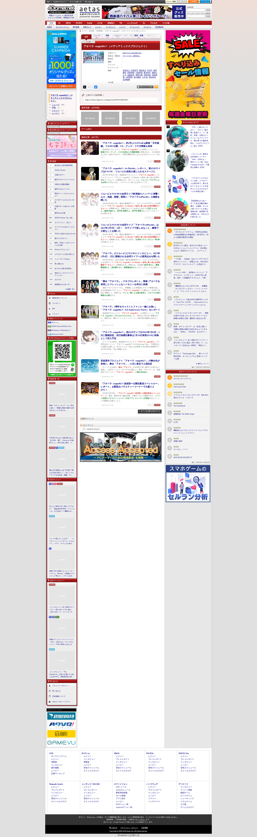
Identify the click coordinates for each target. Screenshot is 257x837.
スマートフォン (120, 784)
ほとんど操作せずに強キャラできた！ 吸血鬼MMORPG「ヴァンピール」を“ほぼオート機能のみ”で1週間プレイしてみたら (62, 508)
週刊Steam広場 (60, 213)
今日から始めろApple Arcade (65, 233)
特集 (54, 107)
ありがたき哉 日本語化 (63, 268)
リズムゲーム (186, 801)
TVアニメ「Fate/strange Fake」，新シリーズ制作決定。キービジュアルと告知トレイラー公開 (191, 356)
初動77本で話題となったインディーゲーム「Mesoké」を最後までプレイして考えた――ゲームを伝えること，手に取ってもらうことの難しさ (61, 573)
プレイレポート (122, 759)
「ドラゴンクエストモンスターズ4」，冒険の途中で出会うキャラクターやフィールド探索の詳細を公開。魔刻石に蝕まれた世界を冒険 (191, 316)
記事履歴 (193, 1)
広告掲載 (144, 828)
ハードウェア (132, 23)
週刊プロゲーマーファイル (64, 179)
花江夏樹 (137, 77)
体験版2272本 (68, 18)
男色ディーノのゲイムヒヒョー (64, 195)
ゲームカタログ (187, 807)
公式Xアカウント (60, 2)
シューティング (187, 798)
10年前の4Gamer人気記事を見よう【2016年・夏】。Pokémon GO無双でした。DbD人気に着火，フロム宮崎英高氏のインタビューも (62, 440)
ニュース (56, 104)
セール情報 (121, 796)
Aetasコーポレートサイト (61, 701)
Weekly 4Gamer (60, 170)
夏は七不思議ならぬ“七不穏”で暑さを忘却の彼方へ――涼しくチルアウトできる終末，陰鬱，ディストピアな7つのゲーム (61, 472)
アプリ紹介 (121, 798)
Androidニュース (123, 790)
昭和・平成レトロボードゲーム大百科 (64, 244)
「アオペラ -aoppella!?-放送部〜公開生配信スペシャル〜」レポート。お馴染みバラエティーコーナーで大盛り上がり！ (130, 386)
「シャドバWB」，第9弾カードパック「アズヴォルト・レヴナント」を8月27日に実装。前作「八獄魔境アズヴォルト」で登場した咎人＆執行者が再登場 (191, 275)
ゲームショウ (135, 27)
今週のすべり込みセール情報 (64, 207)
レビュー (98, 27)
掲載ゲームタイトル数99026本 (61, 15)
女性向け (111, 23)
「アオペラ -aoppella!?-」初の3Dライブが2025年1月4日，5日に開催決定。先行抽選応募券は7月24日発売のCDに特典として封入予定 (130, 335)
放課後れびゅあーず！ (63, 284)
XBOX (68, 23)
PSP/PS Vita (184, 753)
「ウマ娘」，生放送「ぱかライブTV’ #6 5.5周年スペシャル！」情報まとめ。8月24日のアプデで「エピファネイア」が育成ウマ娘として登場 (191, 262)
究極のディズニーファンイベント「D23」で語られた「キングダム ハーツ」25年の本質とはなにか (61, 641)
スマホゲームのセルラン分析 (64, 201)
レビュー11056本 (55, 18)
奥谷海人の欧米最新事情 (64, 165)
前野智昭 (130, 73)
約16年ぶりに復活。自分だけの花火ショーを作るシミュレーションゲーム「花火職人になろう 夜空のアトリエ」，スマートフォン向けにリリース (191, 248)
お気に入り (182, 1)
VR (120, 23)
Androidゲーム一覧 (124, 807)
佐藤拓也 (130, 75)
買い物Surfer (59, 264)
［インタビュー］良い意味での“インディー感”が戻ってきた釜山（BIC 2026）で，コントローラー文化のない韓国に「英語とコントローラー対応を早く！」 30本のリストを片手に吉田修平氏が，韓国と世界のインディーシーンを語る (62, 609)
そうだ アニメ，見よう (63, 222)
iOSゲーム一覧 (122, 804)
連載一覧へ (71, 289)
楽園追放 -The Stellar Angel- (184, 414)
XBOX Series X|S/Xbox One (61, 326)
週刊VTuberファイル (62, 189)
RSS (48, 2)
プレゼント (147, 27)
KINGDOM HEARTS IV (183, 457)
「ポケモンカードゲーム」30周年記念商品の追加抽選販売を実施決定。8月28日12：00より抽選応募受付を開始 (191, 234)
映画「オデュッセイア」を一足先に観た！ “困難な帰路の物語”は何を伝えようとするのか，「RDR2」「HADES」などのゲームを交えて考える (61, 408)
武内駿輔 (126, 80)
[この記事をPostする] (84, 87)
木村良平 (134, 70)
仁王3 (176, 422)
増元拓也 (152, 77)
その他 (183, 804)
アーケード (183, 784)
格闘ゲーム (185, 793)
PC (59, 23)
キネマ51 (58, 279)
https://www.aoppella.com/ (132, 53)
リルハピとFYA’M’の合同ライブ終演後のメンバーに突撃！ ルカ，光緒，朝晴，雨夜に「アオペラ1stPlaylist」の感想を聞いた (131, 197)
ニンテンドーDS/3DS (91, 784)
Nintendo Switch (57, 334)
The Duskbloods (179, 406)
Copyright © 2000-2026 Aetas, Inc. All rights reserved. (128, 831)
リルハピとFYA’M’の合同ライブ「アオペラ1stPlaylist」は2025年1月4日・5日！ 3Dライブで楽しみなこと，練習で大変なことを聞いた (130, 228)
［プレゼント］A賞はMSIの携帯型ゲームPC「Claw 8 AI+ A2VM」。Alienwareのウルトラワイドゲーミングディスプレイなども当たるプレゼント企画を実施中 (191, 302)
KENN (149, 70)
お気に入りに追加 (145, 87)
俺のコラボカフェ (61, 238)
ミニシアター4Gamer (62, 259)
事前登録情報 (121, 793)
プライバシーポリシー (60, 685)
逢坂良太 (142, 70)
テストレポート (155, 790)
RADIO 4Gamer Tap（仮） (64, 218)
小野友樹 (139, 73)
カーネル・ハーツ (181, 449)
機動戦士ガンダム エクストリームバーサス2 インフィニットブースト (191, 431)
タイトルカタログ (91, 771)
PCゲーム (55, 322)
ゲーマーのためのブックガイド (64, 228)
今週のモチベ (59, 175)
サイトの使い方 (75, 2)
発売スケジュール (91, 768)
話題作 (49, 27)
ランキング (205, 1)
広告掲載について (58, 696)
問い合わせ (89, 2)
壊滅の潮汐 (178, 441)
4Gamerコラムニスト (62, 249)
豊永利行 (147, 73)
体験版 (54, 762)
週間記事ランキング (59, 298)
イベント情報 (186, 790)
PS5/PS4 (79, 23)
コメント (90, 87)
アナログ (153, 23)
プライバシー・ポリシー (129, 828)
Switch (89, 23)
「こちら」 (142, 819)
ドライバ (55, 314)
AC (144, 23)
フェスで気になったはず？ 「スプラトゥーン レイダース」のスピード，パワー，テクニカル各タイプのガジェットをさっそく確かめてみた (61, 541)
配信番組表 (159, 27)
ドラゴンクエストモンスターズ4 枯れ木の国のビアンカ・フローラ (191, 396)
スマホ (99, 23)
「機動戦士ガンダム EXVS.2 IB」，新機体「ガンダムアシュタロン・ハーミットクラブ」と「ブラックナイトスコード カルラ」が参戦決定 (191, 289)
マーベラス (127, 56)
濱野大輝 (139, 75)
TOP (51, 23)
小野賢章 (129, 77)
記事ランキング (58, 773)
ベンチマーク (154, 801)
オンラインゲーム (62, 27)
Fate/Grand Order (180, 387)
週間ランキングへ (204, 364)
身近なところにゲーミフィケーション (64, 274)
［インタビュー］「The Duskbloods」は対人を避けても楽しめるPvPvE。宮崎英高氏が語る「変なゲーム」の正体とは (61, 674)
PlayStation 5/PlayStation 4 (61, 330)
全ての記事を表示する (150, 411)
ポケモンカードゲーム (182, 379)
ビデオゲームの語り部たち (64, 254)
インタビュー (110, 27)
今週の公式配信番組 (62, 184)
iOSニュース (121, 787)
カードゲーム (186, 796)
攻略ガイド (87, 27)
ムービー (122, 27)
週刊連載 (76, 27)
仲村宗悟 (147, 75)
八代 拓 (145, 77)
